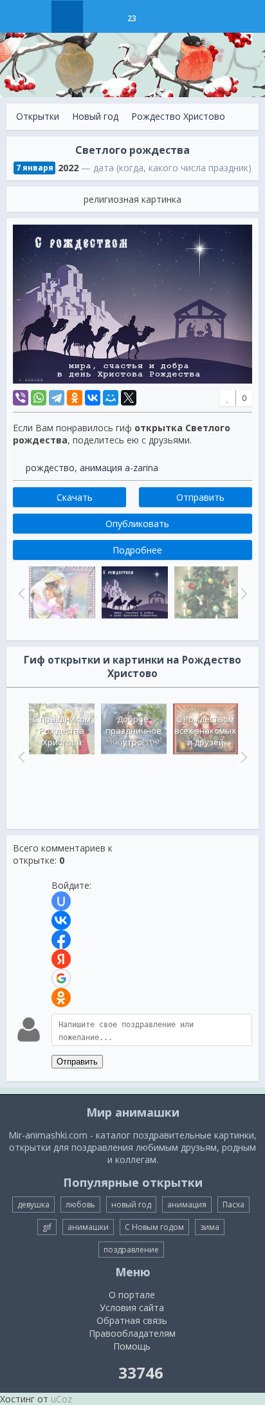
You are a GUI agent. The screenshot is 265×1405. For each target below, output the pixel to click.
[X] (128, 397)
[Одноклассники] (74, 397)
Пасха (233, 1204)
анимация (186, 1204)
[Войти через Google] (61, 978)
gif (46, 1227)
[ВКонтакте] (92, 397)
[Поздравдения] (163, 17)
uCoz (61, 1399)
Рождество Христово (178, 116)
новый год (131, 1204)
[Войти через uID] (61, 901)
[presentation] (20, 757)
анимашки (88, 1227)
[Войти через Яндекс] (61, 959)
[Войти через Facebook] (61, 939)
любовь (80, 1204)
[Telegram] (56, 397)
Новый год (95, 116)
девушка (33, 1204)
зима (209, 1227)
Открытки (37, 116)
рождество (50, 467)
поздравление (131, 1249)
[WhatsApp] (38, 397)
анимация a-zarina (119, 467)
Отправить (77, 1061)
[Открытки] (67, 17)
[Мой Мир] (110, 397)
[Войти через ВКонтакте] (61, 920)
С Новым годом (154, 1227)
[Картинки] (99, 17)
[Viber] (20, 397)
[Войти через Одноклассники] (61, 997)
